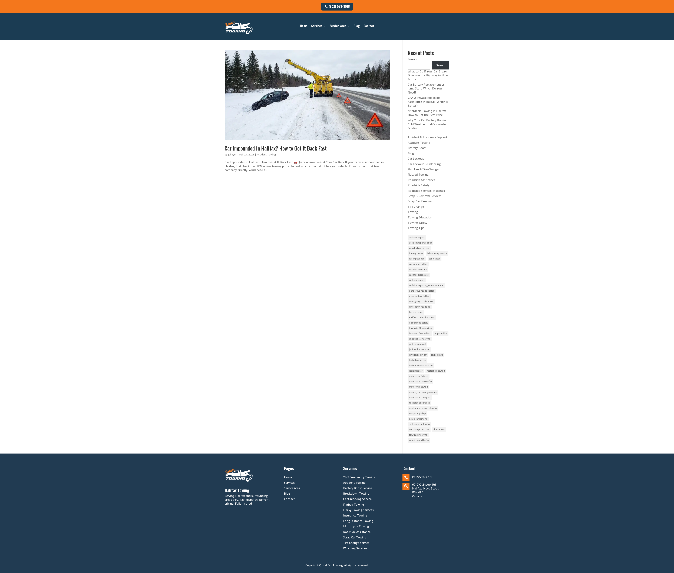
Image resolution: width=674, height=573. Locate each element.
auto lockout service (419, 248)
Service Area (338, 26)
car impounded (417, 258)
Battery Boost (417, 148)
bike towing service (437, 253)
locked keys (437, 354)
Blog (357, 26)
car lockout (434, 258)
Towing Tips (416, 228)
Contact (369, 26)
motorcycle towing (418, 386)
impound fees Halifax (419, 333)
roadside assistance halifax (423, 408)
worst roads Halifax (419, 440)
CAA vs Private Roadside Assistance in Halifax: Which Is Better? (428, 102)
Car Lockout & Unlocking (424, 164)
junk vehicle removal (419, 349)
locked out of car (417, 360)
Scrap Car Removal (420, 201)
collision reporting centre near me (426, 285)
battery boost (416, 253)
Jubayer (232, 154)
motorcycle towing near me (423, 392)
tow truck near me (418, 434)
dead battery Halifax (419, 296)
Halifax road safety (418, 322)
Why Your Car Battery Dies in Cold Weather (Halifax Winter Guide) (427, 124)
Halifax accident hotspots (422, 317)
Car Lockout (416, 159)
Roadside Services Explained (426, 191)
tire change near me (419, 429)
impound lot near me (419, 338)
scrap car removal (418, 418)
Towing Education (420, 217)
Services (316, 26)
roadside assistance (419, 402)
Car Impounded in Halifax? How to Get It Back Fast (276, 148)
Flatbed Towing (418, 174)
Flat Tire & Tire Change (423, 169)
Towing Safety (417, 223)
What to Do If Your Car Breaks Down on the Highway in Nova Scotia (428, 75)
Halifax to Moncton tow (420, 328)
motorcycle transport (420, 397)
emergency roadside (419, 306)
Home (303, 26)
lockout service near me (421, 365)
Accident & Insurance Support (427, 137)
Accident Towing (266, 154)
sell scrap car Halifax (419, 424)
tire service (439, 429)
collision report (417, 280)
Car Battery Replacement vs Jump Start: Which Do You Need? (426, 88)
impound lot (441, 333)
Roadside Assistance (421, 180)
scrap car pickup (417, 413)
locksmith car (415, 370)
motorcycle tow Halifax (420, 381)
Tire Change (416, 207)
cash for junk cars (418, 269)
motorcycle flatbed (418, 376)
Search (412, 59)
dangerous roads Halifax (421, 290)
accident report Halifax (420, 242)
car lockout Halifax (418, 264)
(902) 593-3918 (339, 6)
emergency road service (421, 301)
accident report (417, 237)
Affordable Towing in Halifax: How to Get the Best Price (427, 113)
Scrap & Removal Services (424, 196)
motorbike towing (436, 370)
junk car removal (417, 344)
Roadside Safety (418, 185)
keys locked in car (418, 354)
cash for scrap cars (419, 274)
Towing (413, 212)
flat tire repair (416, 312)
